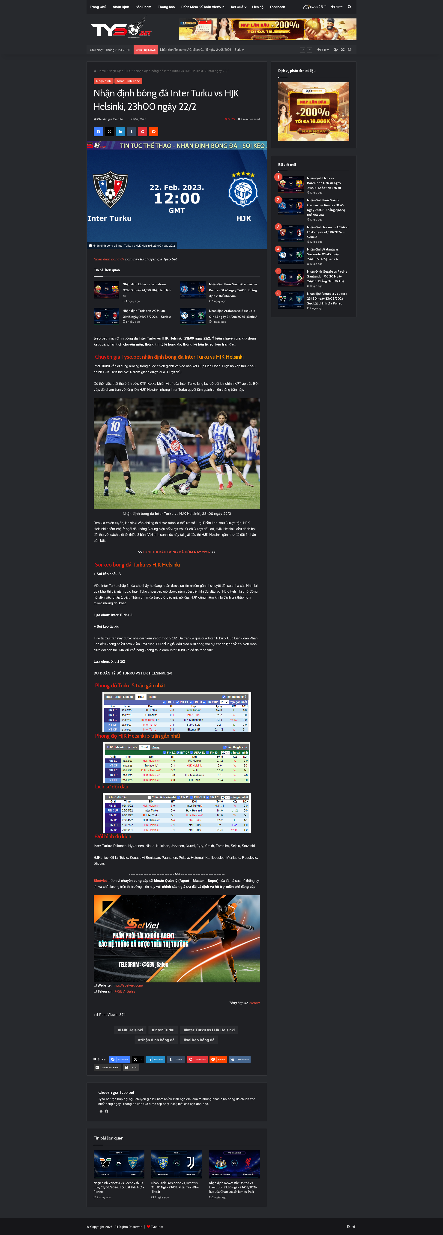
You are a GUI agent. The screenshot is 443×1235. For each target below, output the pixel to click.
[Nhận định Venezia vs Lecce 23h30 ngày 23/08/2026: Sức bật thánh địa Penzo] (119, 1164)
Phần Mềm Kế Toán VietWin (202, 7)
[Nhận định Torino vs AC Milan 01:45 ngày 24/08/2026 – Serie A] (106, 316)
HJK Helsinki (131, 1030)
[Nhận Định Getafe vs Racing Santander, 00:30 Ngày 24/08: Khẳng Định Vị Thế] (291, 277)
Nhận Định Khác (128, 81)
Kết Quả (237, 7)
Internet (254, 1003)
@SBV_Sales (124, 991)
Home (101, 71)
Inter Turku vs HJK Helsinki (210, 1030)
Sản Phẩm (143, 7)
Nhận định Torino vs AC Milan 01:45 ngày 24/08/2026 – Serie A (328, 232)
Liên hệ (257, 7)
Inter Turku (164, 1030)
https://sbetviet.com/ (128, 985)
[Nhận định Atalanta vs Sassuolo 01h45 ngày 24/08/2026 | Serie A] (193, 316)
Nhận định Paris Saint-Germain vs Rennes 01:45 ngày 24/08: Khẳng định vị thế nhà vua (233, 290)
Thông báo (166, 7)
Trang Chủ (98, 7)
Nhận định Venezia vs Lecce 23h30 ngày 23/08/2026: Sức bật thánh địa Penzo (119, 1187)
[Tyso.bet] (121, 27)
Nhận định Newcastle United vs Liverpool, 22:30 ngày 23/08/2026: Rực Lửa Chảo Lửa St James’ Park (233, 1187)
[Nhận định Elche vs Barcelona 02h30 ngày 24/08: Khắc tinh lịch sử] (106, 289)
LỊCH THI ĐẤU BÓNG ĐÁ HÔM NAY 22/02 (176, 552)
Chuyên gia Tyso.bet (111, 119)
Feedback (277, 7)
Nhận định (103, 81)
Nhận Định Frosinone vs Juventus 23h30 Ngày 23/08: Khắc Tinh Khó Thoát (175, 1187)
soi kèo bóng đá (200, 1040)
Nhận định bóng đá (109, 259)
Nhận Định (121, 7)
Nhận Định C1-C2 (120, 71)
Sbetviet (101, 881)
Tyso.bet (157, 1227)
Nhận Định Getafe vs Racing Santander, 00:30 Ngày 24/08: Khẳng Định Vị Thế (327, 276)
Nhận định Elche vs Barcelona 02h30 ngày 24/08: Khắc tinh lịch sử (147, 290)
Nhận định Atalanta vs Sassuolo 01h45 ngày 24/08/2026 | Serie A (203, 49)
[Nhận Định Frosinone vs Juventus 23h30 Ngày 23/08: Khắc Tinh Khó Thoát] (176, 1164)
